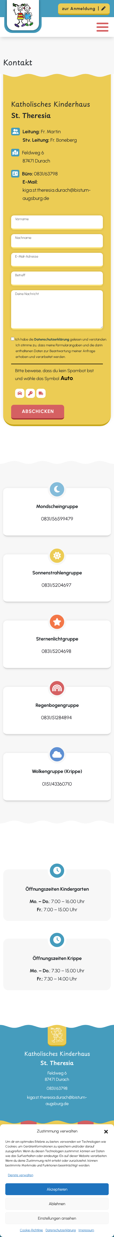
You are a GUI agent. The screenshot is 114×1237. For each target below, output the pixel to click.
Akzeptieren (57, 1189)
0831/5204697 (57, 585)
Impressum (86, 1230)
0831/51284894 (57, 718)
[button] (106, 1131)
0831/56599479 (57, 519)
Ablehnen (57, 1203)
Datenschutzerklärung (61, 1230)
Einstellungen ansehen (57, 1218)
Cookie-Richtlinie (31, 1230)
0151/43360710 (57, 784)
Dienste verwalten (20, 1175)
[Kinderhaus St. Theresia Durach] (22, 16)
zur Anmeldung (78, 8)
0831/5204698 (57, 651)
